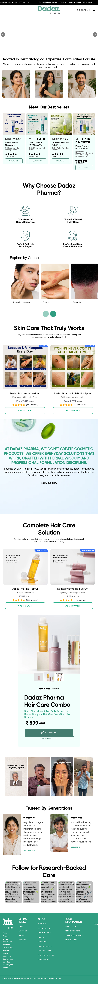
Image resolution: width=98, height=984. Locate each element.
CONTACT (22, 940)
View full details (49, 739)
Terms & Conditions (72, 931)
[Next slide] (53, 314)
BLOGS (21, 935)
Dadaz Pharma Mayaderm (25, 393)
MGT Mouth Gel (44, 928)
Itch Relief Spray (44, 933)
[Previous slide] (46, 314)
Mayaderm (42, 924)
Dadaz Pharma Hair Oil (25, 588)
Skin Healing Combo (46, 955)
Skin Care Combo (44, 951)
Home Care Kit (43, 960)
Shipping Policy (70, 940)
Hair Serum (42, 942)
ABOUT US (23, 931)
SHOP (21, 926)
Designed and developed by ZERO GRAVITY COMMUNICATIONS (39, 978)
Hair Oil (41, 937)
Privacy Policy (70, 926)
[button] (4, 10)
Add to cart (25, 410)
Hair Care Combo (45, 946)
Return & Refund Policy (74, 935)
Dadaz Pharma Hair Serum (72, 588)
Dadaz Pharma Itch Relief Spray (72, 393)
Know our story (49, 482)
